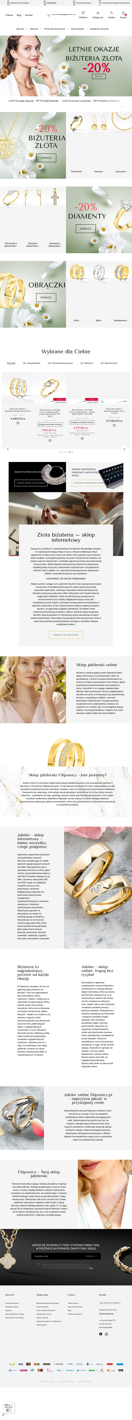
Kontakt (29, 15)
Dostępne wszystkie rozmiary (50, 422)
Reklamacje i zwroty (44, 1314)
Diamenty (87, 210)
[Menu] (13, 1403)
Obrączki (47, 285)
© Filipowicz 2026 (47, 1381)
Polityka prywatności (65, 1381)
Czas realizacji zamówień (46, 1310)
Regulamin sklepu (84, 1381)
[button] (18, 428)
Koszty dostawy (43, 1307)
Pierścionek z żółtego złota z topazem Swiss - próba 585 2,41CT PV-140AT (114, 413)
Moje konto (9, 1295)
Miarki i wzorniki (42, 1318)
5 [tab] (70, 453)
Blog (19, 15)
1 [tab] (60, 453)
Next (124, 449)
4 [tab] (68, 453)
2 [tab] (63, 453)
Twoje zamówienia (12, 1303)
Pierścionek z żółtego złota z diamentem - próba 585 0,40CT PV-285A (50, 412)
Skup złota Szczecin (75, 1307)
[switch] (8, 1410)
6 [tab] (73, 453)
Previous (8, 449)
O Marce (9, 15)
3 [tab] (65, 453)
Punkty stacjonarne (75, 1314)
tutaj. (91, 1268)
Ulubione (8, 1310)
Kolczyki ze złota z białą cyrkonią (18, 411)
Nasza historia (73, 1303)
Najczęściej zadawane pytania (48, 1303)
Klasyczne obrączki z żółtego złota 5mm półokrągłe (82, 411)
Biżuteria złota (47, 136)
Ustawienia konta (11, 1307)
